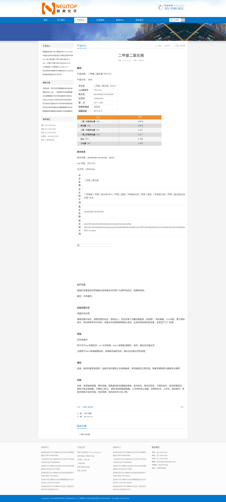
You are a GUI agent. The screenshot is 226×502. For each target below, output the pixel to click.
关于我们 (61, 20)
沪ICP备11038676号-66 (120, 498)
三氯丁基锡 (88, 413)
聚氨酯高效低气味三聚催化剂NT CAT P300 (58, 52)
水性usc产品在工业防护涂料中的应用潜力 (57, 100)
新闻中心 (120, 20)
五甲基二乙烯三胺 (83, 460)
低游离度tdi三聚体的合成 (85, 456)
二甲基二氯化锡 (87, 407)
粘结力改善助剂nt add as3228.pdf (89, 452)
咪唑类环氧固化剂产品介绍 (52, 75)
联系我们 (139, 20)
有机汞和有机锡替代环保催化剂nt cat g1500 (58, 71)
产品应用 (81, 447)
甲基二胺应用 (81, 471)
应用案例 (100, 20)
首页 (46, 20)
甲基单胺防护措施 (83, 467)
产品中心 (81, 20)
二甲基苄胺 (81, 463)
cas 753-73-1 (88, 417)
